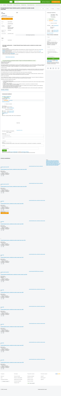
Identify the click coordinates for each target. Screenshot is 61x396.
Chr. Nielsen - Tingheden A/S (6, 96)
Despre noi (2, 376)
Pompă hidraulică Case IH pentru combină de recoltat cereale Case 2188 (14, 169)
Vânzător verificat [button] (6, 97)
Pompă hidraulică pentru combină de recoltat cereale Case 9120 (12, 326)
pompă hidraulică (10, 23)
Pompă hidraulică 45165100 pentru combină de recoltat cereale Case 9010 (14, 274)
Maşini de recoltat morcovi (54, 162)
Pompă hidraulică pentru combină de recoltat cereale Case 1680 (12, 309)
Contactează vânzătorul (4, 379)
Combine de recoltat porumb (50, 163)
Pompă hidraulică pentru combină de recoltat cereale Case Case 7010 (13, 240)
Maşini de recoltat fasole (54, 165)
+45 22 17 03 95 (55, 30)
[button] (40, 9)
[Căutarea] (15, 1)
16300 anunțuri (7, 98)
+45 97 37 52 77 (11, 112)
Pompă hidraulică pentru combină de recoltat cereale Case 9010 (12, 203)
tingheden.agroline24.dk (5, 101)
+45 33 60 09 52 (55, 25)
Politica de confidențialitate (18, 377)
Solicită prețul (5, 15)
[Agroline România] (4, 1)
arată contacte (12, 53)
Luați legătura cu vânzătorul (7, 18)
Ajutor (1, 377)
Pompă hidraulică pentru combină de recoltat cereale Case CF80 (12, 362)
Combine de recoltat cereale (50, 160)
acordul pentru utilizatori (25, 151)
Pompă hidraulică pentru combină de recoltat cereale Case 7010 (12, 257)
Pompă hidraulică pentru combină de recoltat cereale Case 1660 (12, 292)
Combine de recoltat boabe (52, 164)
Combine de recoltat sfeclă (54, 161)
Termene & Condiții (17, 376)
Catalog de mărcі (16, 382)
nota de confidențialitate (13, 151)
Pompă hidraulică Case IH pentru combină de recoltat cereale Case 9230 (14, 186)
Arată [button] (8, 112)
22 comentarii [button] (10, 100)
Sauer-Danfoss (10, 21)
